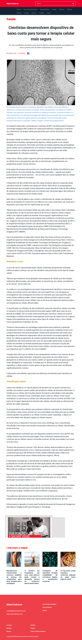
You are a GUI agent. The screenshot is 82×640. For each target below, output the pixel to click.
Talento (26, 13)
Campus (61, 9)
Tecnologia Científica (30, 9)
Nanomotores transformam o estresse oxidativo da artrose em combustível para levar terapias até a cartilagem (14, 577)
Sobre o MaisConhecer (38, 631)
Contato (41, 13)
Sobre (49, 13)
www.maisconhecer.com (14, 614)
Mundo (19, 13)
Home (19, 9)
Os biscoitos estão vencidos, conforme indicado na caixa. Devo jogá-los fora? (68, 575)
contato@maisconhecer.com (16, 611)
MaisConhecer (12, 4)
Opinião (69, 9)
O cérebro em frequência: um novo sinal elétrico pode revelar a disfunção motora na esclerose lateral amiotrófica (32, 577)
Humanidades (44, 9)
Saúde (54, 9)
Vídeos (34, 13)
